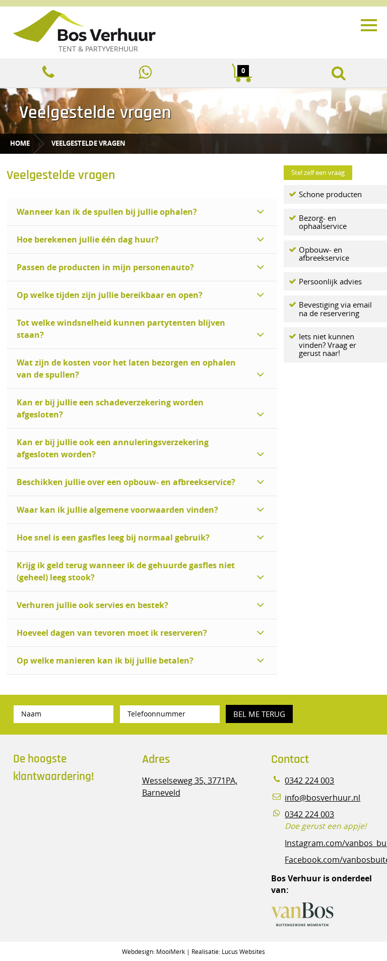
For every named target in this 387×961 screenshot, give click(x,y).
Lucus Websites (243, 951)
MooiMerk (170, 951)
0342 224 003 (309, 780)
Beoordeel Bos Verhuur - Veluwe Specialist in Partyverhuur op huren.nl (76, 833)
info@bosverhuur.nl (322, 798)
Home (20, 143)
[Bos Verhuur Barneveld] (171, 26)
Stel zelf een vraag (318, 172)
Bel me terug (259, 714)
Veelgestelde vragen (88, 143)
